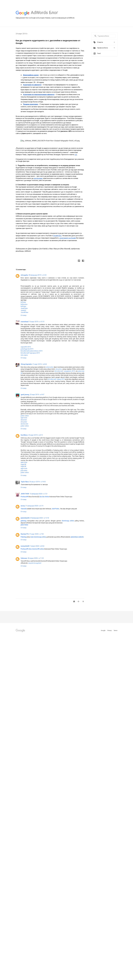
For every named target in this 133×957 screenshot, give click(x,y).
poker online (25, 416)
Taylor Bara (25, 482)
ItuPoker (23, 306)
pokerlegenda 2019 (27, 349)
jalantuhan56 (25, 518)
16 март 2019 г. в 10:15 (36, 321)
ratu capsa (24, 355)
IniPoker (23, 302)
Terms (115, 630)
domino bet (24, 424)
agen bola (24, 418)
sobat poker (49, 367)
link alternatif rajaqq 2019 (56, 379)
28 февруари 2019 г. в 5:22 (37, 275)
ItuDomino (24, 304)
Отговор (23, 315)
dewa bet (24, 420)
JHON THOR (25, 494)
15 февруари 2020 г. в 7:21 (38, 494)
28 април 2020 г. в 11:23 (36, 558)
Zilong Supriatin (26, 364)
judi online (24, 470)
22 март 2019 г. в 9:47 (37, 394)
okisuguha (24, 275)
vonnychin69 (25, 546)
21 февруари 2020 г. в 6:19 (34, 506)
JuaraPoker (24, 312)
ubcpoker (59, 369)
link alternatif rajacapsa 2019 (30, 353)
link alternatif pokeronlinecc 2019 (31, 351)
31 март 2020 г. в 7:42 (36, 534)
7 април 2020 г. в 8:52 (37, 546)
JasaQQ (23, 310)
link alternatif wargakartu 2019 (65, 371)
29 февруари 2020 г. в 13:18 (39, 518)
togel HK (23, 464)
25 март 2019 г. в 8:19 (35, 435)
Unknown (24, 558)
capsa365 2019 (26, 347)
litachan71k (25, 534)
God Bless (24, 435)
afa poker (24, 422)
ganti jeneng (25, 394)
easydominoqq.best (34, 563)
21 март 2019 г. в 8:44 (39, 364)
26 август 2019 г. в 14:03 (37, 482)
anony (23, 506)
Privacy (109, 630)
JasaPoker (24, 308)
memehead (24, 321)
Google (103, 630)
